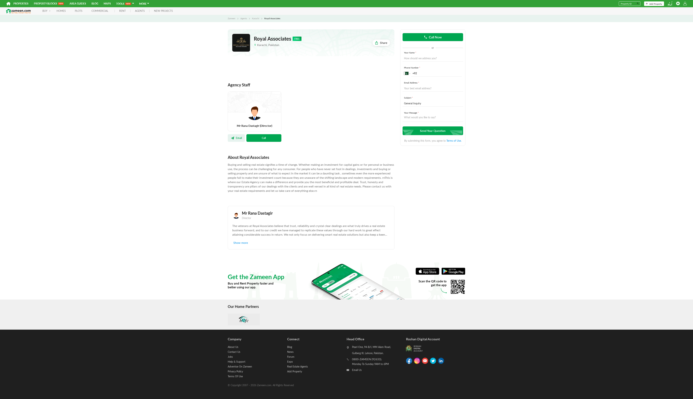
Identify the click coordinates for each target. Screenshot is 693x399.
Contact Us (234, 352)
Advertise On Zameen (240, 366)
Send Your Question (433, 131)
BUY (44, 10)
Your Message (411, 113)
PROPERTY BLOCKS (45, 3)
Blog (94, 3)
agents (140, 10)
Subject (408, 98)
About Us (233, 347)
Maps (107, 3)
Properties (20, 3)
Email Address (411, 83)
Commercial (99, 10)
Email (239, 138)
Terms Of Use (235, 376)
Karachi (255, 18)
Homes (61, 10)
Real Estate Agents (297, 366)
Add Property (655, 3)
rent (122, 10)
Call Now (435, 37)
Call (264, 138)
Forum (290, 356)
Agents (243, 18)
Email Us (357, 370)
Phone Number (412, 67)
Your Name (410, 52)
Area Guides (78, 3)
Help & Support (236, 361)
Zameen (231, 18)
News (290, 352)
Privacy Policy (235, 371)
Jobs (230, 356)
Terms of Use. (453, 140)
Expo (290, 361)
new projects (163, 10)
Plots (78, 10)
